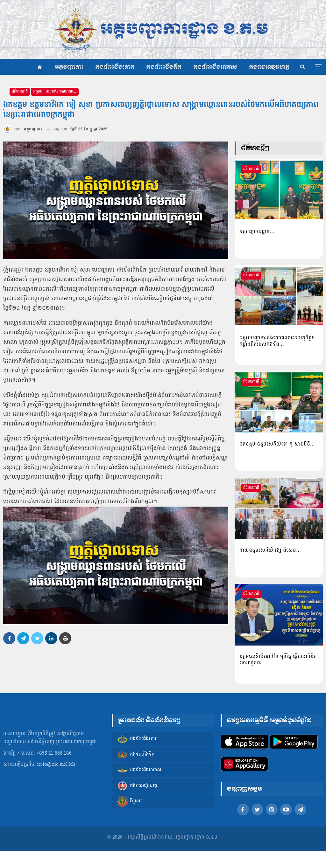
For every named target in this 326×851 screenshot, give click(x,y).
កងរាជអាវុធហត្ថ (269, 67)
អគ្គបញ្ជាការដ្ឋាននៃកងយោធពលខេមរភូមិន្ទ (56, 91)
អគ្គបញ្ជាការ (69, 67)
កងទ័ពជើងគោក (114, 67)
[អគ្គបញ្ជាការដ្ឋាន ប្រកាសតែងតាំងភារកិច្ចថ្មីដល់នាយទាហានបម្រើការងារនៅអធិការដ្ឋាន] (279, 190)
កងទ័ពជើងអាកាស (215, 67)
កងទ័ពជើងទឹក (163, 67)
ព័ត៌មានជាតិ (20, 91)
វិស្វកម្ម (136, 801)
